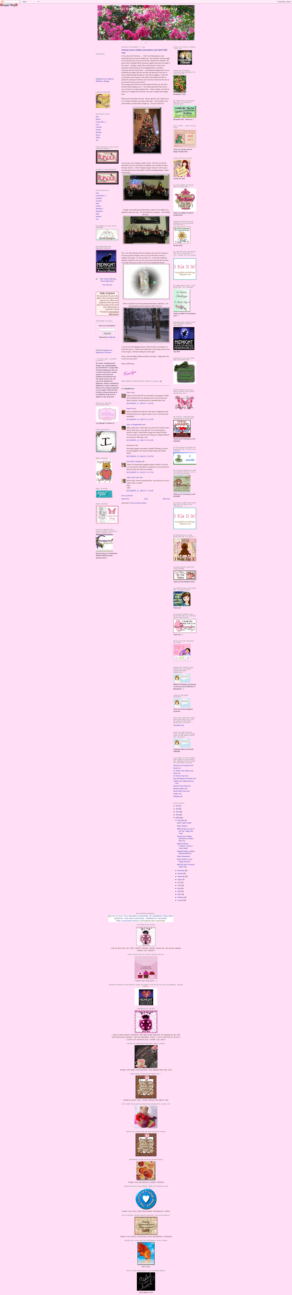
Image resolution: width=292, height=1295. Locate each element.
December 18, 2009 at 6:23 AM (140, 419)
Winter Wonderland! (183, 856)
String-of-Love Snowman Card (183, 765)
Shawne (98, 216)
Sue (97, 140)
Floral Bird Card (178, 725)
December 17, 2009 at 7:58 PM (140, 403)
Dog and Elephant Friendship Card (184, 778)
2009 (177, 818)
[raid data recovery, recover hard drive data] (107, 281)
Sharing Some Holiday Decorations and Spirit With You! (185, 839)
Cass (97, 124)
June (179, 885)
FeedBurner (111, 337)
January (180, 900)
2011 (177, 812)
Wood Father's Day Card (181, 791)
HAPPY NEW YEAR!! (184, 823)
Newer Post (125, 499)
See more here (107, 285)
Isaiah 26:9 (109, 309)
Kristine (98, 130)
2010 (177, 815)
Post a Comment (127, 496)
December (181, 820)
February (181, 897)
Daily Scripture (107, 293)
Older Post (166, 499)
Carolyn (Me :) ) (101, 122)
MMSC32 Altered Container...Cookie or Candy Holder (185, 846)
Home (146, 499)
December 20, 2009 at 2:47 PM (140, 472)
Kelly (97, 203)
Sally (97, 214)
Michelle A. (99, 209)
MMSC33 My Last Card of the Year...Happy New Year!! (185, 831)
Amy (97, 117)
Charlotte (99, 198)
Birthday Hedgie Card (180, 788)
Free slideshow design (127, 921)
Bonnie (98, 119)
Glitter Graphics (182, 826)
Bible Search (113, 314)
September (181, 876)
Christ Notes (113, 312)
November (181, 870)
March (180, 894)
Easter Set (176, 768)
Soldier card (177, 794)
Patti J (129, 392)
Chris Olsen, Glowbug (134, 461)
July (179, 882)
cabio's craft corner (133, 477)
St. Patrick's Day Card (180, 776)
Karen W (129, 408)
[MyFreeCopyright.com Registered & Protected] (107, 352)
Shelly (98, 137)
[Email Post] (160, 381)
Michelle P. (99, 211)
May (179, 888)
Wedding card (177, 796)
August (180, 879)
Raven (98, 135)
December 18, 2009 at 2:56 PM (140, 456)
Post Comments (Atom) (138, 503)
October (180, 873)
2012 (177, 809)
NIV (116, 309)
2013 (177, 806)
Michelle (98, 132)
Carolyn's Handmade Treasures (146, 9)
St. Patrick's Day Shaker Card (183, 771)
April (179, 891)
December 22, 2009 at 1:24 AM (140, 491)
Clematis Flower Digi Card (181, 786)
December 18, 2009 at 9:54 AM (140, 440)
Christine (99, 127)
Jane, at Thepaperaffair (134, 424)
